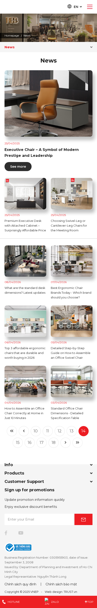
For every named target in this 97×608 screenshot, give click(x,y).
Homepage (12, 35)
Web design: (54, 591)
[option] (48, 28)
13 (72, 431)
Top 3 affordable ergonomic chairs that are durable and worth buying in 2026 (25, 352)
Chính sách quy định (20, 584)
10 (36, 431)
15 (18, 442)
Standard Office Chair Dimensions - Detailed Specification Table (67, 413)
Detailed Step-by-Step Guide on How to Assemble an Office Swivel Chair (70, 352)
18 (53, 442)
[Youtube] (20, 533)
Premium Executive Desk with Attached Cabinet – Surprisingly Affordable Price (25, 225)
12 (60, 431)
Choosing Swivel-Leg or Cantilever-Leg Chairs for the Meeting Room (69, 225)
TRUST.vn (70, 591)
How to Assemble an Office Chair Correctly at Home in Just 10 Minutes (24, 413)
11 (47, 431)
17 (42, 442)
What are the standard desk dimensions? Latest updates (25, 290)
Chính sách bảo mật (61, 584)
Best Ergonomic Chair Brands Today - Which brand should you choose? (71, 292)
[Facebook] (6, 533)
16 (30, 442)
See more (18, 167)
